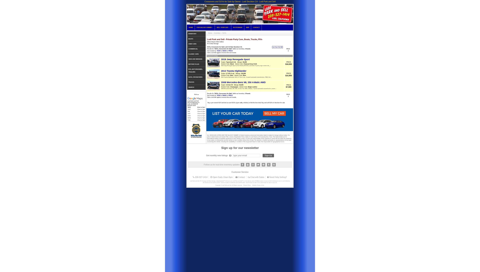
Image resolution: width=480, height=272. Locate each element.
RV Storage (237, 27)
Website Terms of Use (258, 185)
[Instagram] (253, 164)
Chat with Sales (257, 177)
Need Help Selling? (278, 177)
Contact (256, 27)
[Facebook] (242, 164)
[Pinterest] (263, 164)
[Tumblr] (268, 164)
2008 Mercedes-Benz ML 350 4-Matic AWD (243, 82)
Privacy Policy (247, 185)
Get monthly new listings (217, 155)
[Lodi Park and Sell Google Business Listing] (274, 164)
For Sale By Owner (204, 27)
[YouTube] (248, 164)
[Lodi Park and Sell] (240, 23)
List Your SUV (276, 47)
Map (247, 27)
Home (191, 27)
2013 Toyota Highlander (233, 71)
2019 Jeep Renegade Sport (235, 59)
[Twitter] (258, 164)
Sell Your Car (222, 27)
